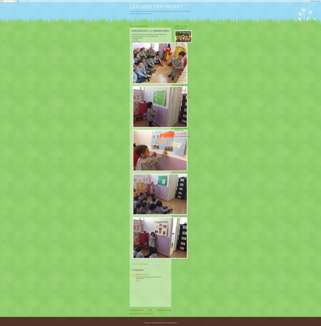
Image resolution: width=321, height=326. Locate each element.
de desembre (181, 72)
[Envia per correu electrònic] (152, 264)
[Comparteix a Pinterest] (158, 264)
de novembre (181, 75)
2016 (178, 123)
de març (180, 112)
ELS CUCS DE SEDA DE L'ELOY (184, 94)
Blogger (175, 322)
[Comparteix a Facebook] (156, 264)
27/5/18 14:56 (144, 274)
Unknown (138, 274)
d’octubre (180, 77)
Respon (137, 280)
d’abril (179, 109)
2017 (178, 120)
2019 (178, 67)
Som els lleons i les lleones (183, 136)
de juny (180, 82)
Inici (150, 310)
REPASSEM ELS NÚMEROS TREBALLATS (182, 103)
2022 (178, 60)
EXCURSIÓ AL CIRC (183, 106)
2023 (178, 57)
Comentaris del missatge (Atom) (145, 313)
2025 (178, 52)
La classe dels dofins (181, 133)
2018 (178, 70)
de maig (180, 85)
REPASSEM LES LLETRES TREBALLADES (184, 98)
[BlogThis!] (153, 264)
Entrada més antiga (164, 310)
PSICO (179, 87)
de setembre (181, 80)
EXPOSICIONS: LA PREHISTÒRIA (182, 90)
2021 (178, 62)
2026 (178, 49)
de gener (180, 117)
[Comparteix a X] (155, 264)
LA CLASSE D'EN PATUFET (156, 6)
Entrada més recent (137, 310)
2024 (178, 55)
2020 (178, 65)
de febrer (180, 115)
